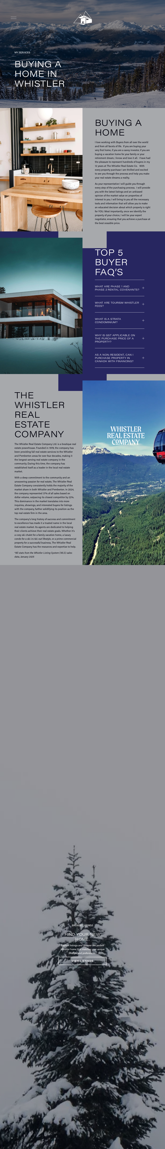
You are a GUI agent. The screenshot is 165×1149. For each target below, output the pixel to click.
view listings (82, 960)
